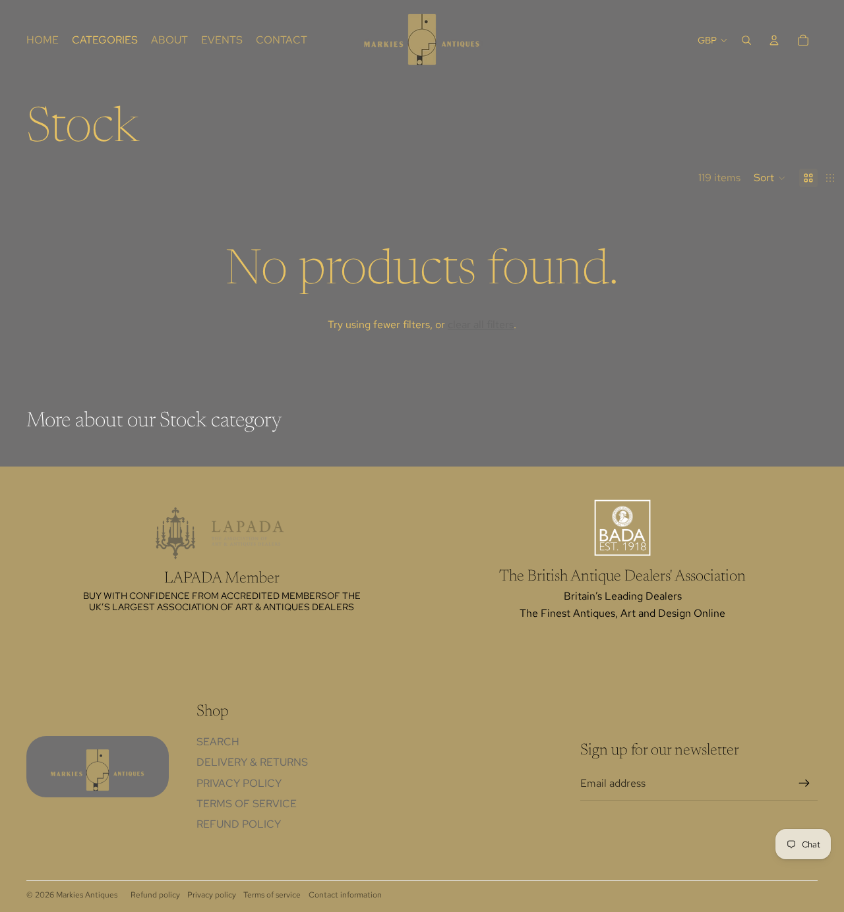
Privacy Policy (239, 783)
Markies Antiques (86, 895)
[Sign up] (804, 783)
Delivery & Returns (252, 762)
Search (217, 742)
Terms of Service (246, 804)
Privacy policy (211, 895)
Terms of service (272, 895)
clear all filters (481, 324)
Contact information (345, 895)
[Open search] (746, 40)
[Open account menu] (774, 40)
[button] (770, 177)
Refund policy (238, 824)
